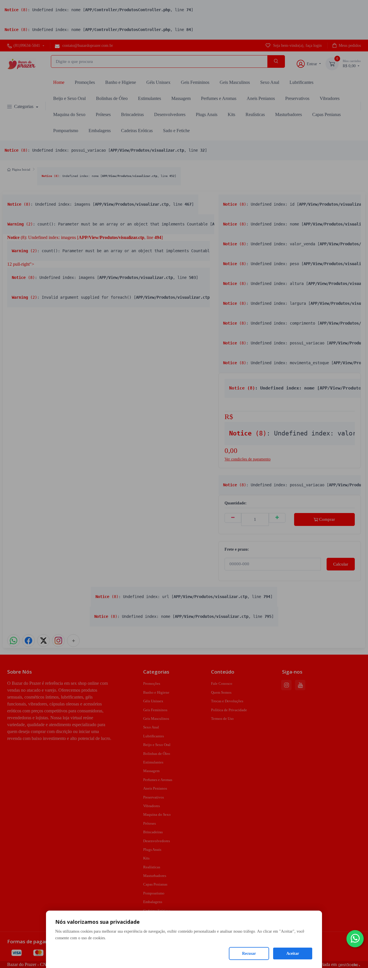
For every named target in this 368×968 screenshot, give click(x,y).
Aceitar (292, 953)
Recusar (249, 953)
